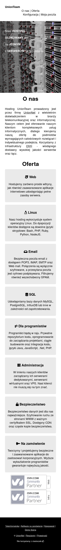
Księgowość (49, 526)
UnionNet (29, 112)
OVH (29, 146)
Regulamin (30, 535)
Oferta (35, 11)
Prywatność (42, 535)
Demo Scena (30, 529)
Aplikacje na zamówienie (32, 526)
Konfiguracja (30, 14)
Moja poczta (48, 14)
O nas (25, 11)
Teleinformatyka (12, 526)
